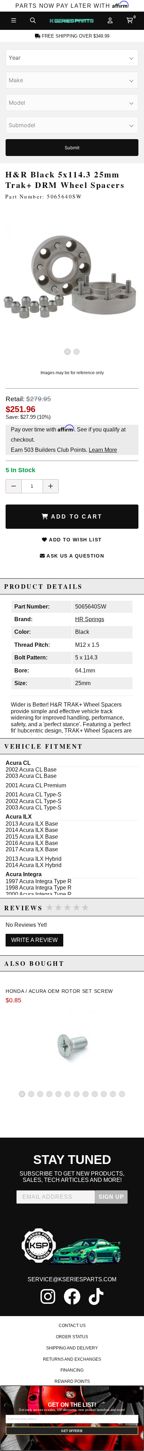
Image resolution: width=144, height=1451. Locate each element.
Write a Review (34, 940)
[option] (72, 285)
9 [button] (95, 1094)
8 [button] (85, 1094)
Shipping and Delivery (72, 1348)
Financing (72, 1370)
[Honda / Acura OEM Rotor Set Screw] (72, 1043)
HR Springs (89, 619)
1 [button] (67, 351)
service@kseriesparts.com (72, 1279)
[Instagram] (48, 1296)
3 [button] (40, 1094)
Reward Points (72, 1381)
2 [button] (76, 351)
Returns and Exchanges (72, 1359)
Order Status (72, 1336)
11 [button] (113, 1094)
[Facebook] (72, 1296)
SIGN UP (111, 1197)
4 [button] (49, 1094)
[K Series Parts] (71, 20)
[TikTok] (96, 1296)
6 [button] (67, 1094)
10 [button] (104, 1094)
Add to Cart (75, 517)
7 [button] (76, 1094)
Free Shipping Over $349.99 (75, 36)
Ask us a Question (74, 556)
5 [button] (58, 1094)
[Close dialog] (141, 1388)
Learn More (103, 450)
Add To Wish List (75, 539)
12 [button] (122, 1094)
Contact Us (72, 1325)
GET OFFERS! (71, 1430)
